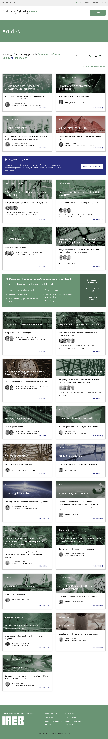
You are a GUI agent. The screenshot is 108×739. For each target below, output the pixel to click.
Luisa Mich (25, 599)
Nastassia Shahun (77, 601)
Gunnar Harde (22, 469)
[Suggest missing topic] (11, 3)
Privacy (53, 733)
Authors (96, 2)
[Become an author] (15, 3)
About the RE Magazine (53, 721)
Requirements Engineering (20, 12)
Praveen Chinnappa (24, 643)
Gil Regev (14, 212)
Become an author (71, 724)
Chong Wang (91, 345)
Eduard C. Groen (70, 392)
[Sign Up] (3, 3)
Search (103, 2)
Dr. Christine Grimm (28, 386)
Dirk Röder (34, 337)
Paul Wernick (78, 262)
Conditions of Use (64, 733)
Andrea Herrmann (70, 345)
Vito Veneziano (87, 262)
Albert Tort (21, 103)
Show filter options (82, 56)
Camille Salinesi (76, 101)
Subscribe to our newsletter (93, 298)
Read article (43, 108)
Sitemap (39, 733)
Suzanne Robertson (28, 252)
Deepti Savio (75, 143)
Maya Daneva (81, 345)
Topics (99, 13)
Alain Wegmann (23, 212)
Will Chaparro (92, 215)
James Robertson (40, 252)
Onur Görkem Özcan (41, 386)
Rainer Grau (75, 639)
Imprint (46, 733)
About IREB (49, 718)
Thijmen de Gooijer (71, 215)
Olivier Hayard (33, 212)
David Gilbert (26, 337)
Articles (79, 2)
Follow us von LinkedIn (92, 289)
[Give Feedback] (7, 3)
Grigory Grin (75, 431)
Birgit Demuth (35, 431)
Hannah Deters (81, 392)
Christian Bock (22, 143)
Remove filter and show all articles (95, 66)
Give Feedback (70, 718)
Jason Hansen (22, 562)
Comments (87, 2)
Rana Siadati (69, 262)
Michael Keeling (83, 215)
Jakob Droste (90, 392)
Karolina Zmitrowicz (78, 553)
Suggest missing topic (91, 166)
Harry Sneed (26, 431)
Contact (48, 724)
